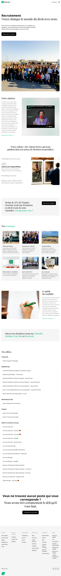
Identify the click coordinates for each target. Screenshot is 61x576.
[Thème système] (53, 569)
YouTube (18, 336)
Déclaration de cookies (10, 553)
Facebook (29, 336)
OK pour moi (13, 568)
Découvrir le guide (47, 318)
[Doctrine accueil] (5, 2)
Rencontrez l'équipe (48, 203)
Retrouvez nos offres (9, 34)
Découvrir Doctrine (6, 135)
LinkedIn (38, 334)
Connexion (54, 2)
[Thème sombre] (58, 569)
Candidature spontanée (30, 512)
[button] (3, 573)
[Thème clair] (56, 569)
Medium (9, 336)
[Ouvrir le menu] (59, 2)
